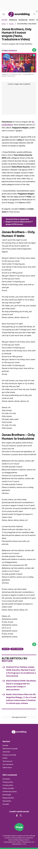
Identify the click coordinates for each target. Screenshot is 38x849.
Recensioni (23, 20)
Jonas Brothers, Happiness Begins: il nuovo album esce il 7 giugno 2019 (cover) (19, 221)
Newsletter (7, 801)
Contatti (6, 804)
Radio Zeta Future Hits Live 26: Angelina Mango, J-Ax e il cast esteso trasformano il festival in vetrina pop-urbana (21, 698)
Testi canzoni (17, 649)
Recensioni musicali (10, 749)
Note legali (7, 795)
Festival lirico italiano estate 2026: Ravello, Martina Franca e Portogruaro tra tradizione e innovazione (21, 671)
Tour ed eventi (8, 764)
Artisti (32, 20)
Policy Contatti (8, 788)
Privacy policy (8, 782)
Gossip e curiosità (9, 755)
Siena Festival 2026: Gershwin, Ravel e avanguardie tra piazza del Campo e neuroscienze (21, 685)
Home (4, 24)
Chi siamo (6, 779)
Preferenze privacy (10, 791)
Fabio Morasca (10, 50)
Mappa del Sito (8, 798)
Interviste (13, 20)
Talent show (7, 768)
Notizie (4, 20)
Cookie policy (8, 785)
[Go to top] (34, 842)
